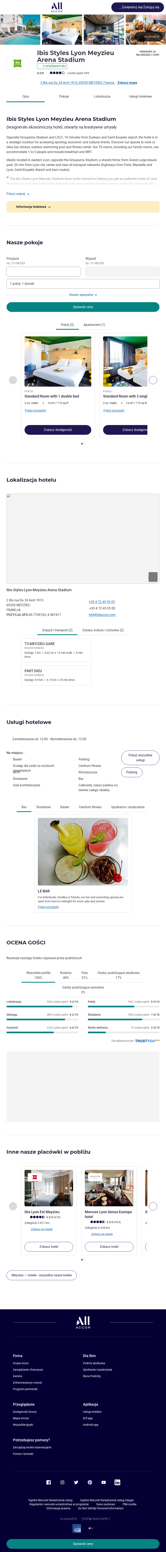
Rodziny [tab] (66, 975)
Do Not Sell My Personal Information (100, 1508)
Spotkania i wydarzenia (97, 1369)
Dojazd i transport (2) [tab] (57, 630)
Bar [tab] (24, 807)
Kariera (17, 1376)
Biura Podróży (92, 1376)
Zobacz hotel (48, 1247)
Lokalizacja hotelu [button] (31, 480)
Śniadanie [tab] (43, 807)
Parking (131, 772)
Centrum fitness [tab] (90, 807)
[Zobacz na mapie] (83, 539)
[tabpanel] (83, 390)
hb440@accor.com (102, 615)
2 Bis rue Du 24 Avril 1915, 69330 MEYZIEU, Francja (77, 83)
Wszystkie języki (23, 1424)
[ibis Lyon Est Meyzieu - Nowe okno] (48, 1188)
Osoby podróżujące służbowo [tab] (119, 975)
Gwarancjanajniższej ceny (148, 53)
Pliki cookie (129, 1504)
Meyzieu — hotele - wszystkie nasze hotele (42, 1275)
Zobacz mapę (127, 83)
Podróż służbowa (94, 1363)
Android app (90, 1424)
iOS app (88, 1418)
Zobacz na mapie (41, 1229)
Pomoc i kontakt (23, 1453)
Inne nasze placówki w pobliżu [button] (48, 1152)
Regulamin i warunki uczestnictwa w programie (59, 1504)
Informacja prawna (58, 1508)
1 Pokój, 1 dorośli (22, 284)
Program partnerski (25, 1389)
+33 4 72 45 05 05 (102, 602)
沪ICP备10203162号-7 (96, 1518)
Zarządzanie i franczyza (28, 1369)
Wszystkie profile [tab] (38, 975)
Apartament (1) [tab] (94, 325)
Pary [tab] (84, 975)
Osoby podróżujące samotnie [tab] (83, 989)
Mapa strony (21, 1418)
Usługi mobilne (92, 1411)
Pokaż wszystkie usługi (140, 757)
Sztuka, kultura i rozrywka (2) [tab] (103, 630)
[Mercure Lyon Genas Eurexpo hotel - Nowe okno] (109, 1188)
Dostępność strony (25, 1411)
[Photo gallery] (83, 30)
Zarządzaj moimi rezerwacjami (32, 1447)
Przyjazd (15, 261)
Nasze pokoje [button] (24, 242)
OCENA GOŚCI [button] (26, 942)
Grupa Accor (21, 1363)
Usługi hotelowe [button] (28, 722)
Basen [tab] (64, 807)
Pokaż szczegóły (48, 907)
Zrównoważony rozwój (27, 1382)
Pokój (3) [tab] (67, 325)
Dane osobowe (105, 1504)
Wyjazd (94, 261)
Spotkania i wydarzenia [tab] (128, 807)
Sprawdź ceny (83, 1544)
